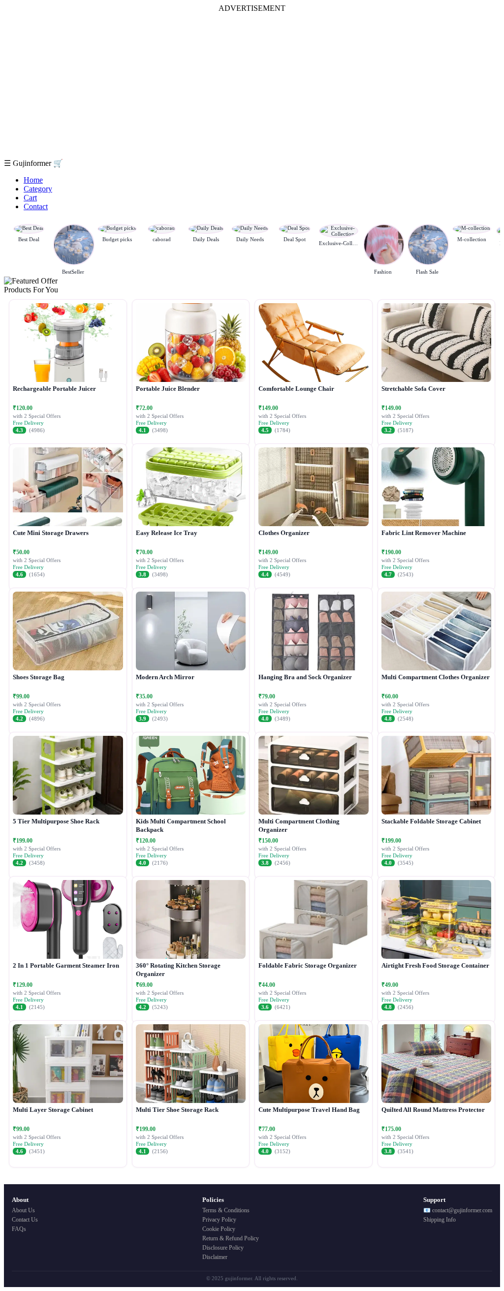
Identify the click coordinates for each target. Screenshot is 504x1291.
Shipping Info (439, 1219)
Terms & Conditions (226, 1210)
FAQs (19, 1229)
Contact (36, 206)
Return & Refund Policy (230, 1238)
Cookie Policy (218, 1229)
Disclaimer (214, 1257)
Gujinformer (33, 163)
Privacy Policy (219, 1219)
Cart (30, 197)
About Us (23, 1210)
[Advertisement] (252, 86)
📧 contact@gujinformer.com (457, 1210)
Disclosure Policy (223, 1247)
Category (38, 189)
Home (33, 180)
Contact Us (25, 1219)
